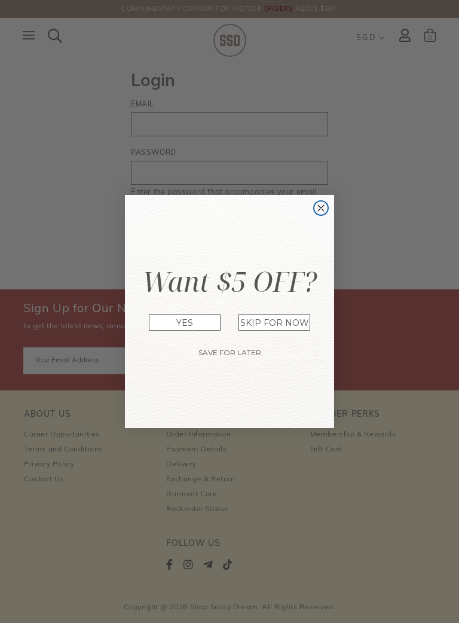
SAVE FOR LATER (229, 352)
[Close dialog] (321, 208)
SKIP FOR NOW (274, 322)
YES (184, 322)
